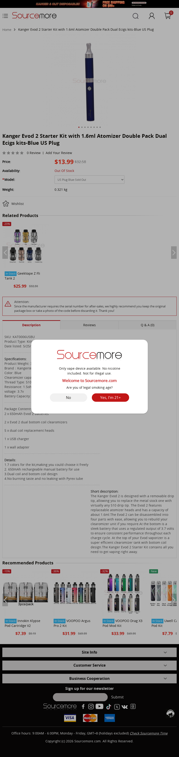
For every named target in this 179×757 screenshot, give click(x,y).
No (68, 397)
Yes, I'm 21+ (110, 397)
